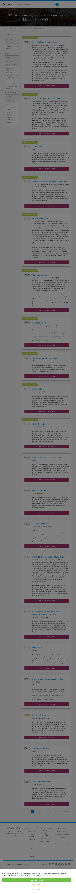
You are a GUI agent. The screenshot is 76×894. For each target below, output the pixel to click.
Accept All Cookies (36, 880)
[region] (38, 881)
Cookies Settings (36, 890)
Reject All (36, 885)
